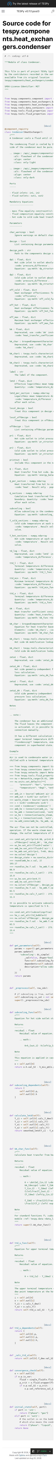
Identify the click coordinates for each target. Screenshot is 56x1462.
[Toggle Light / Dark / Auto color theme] (53, 11)
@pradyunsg (35, 1455)
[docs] (47, 126)
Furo (45, 1455)
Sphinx (22, 1455)
